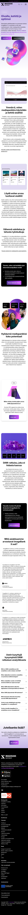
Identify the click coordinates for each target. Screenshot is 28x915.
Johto (2, 857)
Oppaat (3, 874)
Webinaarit (3, 878)
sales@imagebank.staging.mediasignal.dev (11, 786)
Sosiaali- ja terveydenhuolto (7, 838)
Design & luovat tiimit (6, 849)
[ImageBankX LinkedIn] (2, 790)
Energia (3, 836)
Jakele (2, 808)
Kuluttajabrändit (4, 826)
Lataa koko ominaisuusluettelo (8, 862)
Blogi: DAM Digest (5, 873)
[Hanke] (14, 886)
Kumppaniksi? (4, 876)
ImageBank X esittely (6, 801)
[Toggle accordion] (26, 670)
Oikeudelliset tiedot (5, 893)
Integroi (3, 810)
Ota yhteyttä (14, 742)
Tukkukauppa (4, 835)
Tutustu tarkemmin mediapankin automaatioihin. (14, 251)
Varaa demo (5, 38)
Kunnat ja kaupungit (5, 824)
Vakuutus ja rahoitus (5, 840)
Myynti (2, 854)
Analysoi (3, 812)
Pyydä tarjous (4, 784)
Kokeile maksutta (5, 783)
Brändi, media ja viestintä (7, 850)
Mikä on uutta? (4, 814)
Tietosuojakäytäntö (5, 895)
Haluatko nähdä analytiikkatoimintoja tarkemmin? (10, 150)
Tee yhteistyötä (4, 807)
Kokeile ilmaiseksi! (18, 38)
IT (1, 856)
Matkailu (3, 828)
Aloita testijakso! (14, 525)
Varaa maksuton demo (14, 282)
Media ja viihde (4, 843)
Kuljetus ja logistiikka (5, 842)
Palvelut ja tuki (4, 867)
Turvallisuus (4, 869)
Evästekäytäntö (4, 897)
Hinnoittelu (3, 860)
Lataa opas (13, 417)
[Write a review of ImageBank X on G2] (14, 795)
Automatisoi (3, 805)
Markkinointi (4, 852)
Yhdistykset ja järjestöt (6, 829)
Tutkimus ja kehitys (5, 833)
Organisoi (3, 803)
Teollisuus (3, 823)
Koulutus (3, 831)
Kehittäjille (3, 871)
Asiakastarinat (4, 882)
